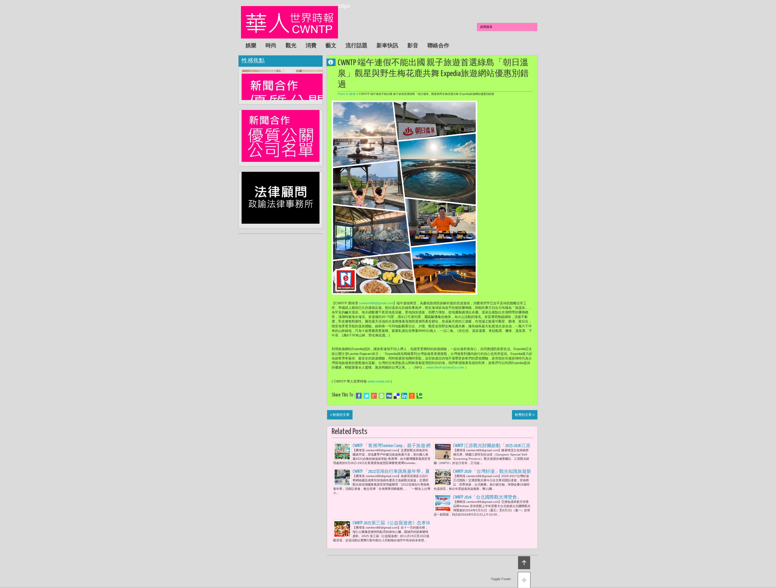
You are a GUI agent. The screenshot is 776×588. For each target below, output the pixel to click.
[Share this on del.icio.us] (397, 396)
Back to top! (524, 562)
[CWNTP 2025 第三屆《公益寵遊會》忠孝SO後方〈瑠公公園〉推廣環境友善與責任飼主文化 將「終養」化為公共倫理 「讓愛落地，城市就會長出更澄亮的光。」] (342, 529)
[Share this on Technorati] (419, 396)
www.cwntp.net (379, 381)
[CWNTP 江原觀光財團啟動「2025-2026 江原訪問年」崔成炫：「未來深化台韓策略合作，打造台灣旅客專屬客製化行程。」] (443, 452)
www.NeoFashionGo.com (445, 367)
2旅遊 (352, 93)
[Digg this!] (389, 396)
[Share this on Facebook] (359, 396)
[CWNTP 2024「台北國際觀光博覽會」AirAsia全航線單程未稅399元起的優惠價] (443, 503)
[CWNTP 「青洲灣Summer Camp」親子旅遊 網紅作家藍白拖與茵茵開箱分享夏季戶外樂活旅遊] (342, 452)
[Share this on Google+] (374, 396)
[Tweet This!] (366, 396)
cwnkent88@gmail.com (376, 303)
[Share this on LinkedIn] (404, 396)
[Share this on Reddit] (412, 396)
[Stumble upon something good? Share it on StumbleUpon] (381, 396)
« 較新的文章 (340, 414)
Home (341, 93)
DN (333, 62)
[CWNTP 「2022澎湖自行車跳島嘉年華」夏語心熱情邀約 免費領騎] (342, 477)
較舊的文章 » (524, 414)
